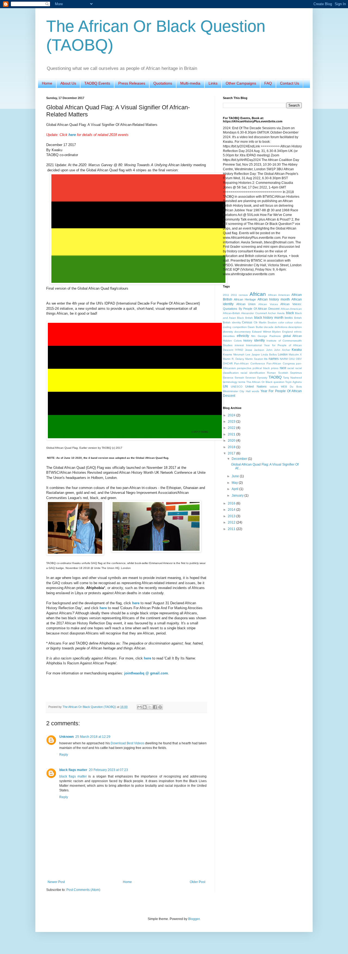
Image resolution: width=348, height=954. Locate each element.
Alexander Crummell (253, 313)
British (298, 317)
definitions (281, 327)
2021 (232, 434)
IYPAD (239, 349)
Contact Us (289, 83)
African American (279, 294)
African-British (231, 313)
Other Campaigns (241, 83)
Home (47, 83)
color (281, 322)
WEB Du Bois (291, 386)
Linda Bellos (269, 354)
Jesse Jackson (254, 349)
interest (239, 345)
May (235, 483)
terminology (230, 381)
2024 (232, 415)
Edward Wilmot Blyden (266, 331)
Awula (281, 313)
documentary (242, 331)
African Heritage (245, 299)
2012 (232, 522)
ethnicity (243, 336)
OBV (299, 358)
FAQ (268, 83)
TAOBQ (275, 377)
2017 (232, 453)
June (236, 476)
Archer (272, 313)
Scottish (283, 372)
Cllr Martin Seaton (265, 322)
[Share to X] (150, 707)
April (235, 489)
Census (247, 322)
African (258, 294)
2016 (232, 503)
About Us (68, 83)
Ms (266, 358)
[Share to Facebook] (155, 707)
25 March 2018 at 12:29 (92, 737)
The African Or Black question (265, 381)
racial (290, 368)
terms (241, 381)
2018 (232, 447)
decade (269, 327)
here (72, 135)
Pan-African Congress (280, 363)
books (289, 317)
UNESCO (237, 386)
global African (292, 335)
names (274, 359)
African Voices (268, 304)
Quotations (162, 83)
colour (289, 322)
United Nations (256, 386)
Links (213, 83)
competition (239, 327)
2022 (232, 428)
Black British (245, 317)
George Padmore (269, 335)
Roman (271, 372)
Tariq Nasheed (292, 377)
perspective (244, 368)
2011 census (239, 294)
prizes (274, 368)
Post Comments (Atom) (83, 890)
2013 (232, 516)
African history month (273, 299)
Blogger (194, 919)
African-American (291, 308)
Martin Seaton (254, 358)
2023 (232, 421)
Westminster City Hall (236, 391)
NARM (284, 358)
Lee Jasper (253, 354)
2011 (226, 294)
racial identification (253, 372)
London (283, 354)
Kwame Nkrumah (233, 354)
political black (261, 368)
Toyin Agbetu (293, 381)
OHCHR (228, 363)
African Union (246, 304)
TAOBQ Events (97, 83)
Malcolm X (295, 354)
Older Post (197, 882)
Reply (63, 755)
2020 (232, 440)
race (283, 368)
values (274, 386)
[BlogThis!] (144, 707)
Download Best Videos (128, 743)
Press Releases (131, 83)
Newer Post (56, 882)
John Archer (282, 349)
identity (259, 340)
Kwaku (297, 350)
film (253, 335)
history (247, 340)
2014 (232, 510)
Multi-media (190, 83)
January (238, 495)
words (255, 391)
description (295, 327)
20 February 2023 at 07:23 (108, 770)
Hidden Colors (232, 340)
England (287, 331)
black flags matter (73, 770)
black (290, 313)
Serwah (239, 377)
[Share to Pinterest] (160, 707)
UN (225, 386)
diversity (228, 331)
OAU (292, 358)
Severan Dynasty (256, 377)
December (240, 459)
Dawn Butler (255, 327)
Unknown (66, 737)
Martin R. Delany (233, 358)
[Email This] (139, 707)
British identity (232, 322)
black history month (269, 318)
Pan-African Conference (249, 363)
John (269, 349)
